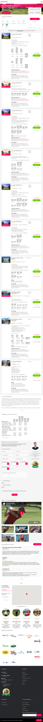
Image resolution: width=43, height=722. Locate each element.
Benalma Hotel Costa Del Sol (17, 258)
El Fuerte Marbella (16, 361)
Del (35, 27)
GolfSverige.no (4, 702)
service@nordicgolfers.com (35, 459)
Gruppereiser (24, 680)
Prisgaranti (24, 708)
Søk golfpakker (25, 674)
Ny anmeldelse (37, 544)
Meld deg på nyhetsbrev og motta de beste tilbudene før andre (14, 490)
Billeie (23, 684)
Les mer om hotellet (36, 276)
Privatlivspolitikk (25, 710)
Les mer (21, 410)
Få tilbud (24, 676)
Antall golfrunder (5, 467)
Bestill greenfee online (26, 678)
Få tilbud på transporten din (23, 72)
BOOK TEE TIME (5, 437)
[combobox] (5, 463)
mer (40, 27)
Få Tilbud (35, 18)
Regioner (23, 672)
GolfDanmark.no (5, 704)
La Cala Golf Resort (16, 34)
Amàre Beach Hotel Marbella (16, 320)
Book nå (36, 55)
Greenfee (35, 21)
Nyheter (23, 682)
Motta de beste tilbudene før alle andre (29, 712)
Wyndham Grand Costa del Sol (16, 292)
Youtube (23, 706)
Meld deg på (38, 715)
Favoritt (31, 27)
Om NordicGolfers (25, 702)
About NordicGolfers (26, 704)
